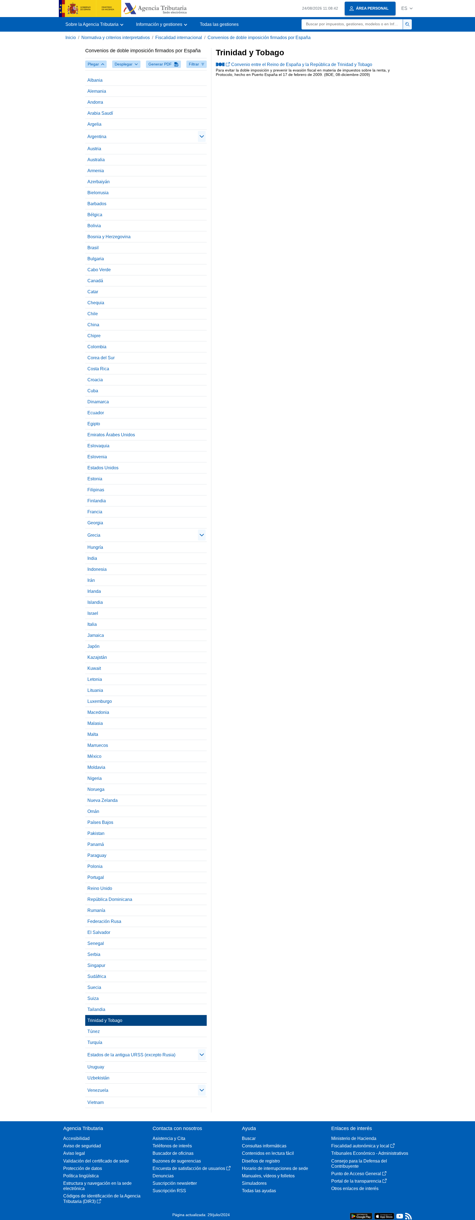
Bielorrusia (98, 192)
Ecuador (95, 412)
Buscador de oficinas (173, 1153)
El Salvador (98, 932)
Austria (94, 148)
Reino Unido (99, 888)
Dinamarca (98, 401)
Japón (93, 646)
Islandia (95, 602)
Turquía (94, 1042)
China (93, 324)
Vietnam (95, 1102)
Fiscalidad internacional (178, 37)
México (94, 756)
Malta (92, 734)
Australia (96, 159)
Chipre (94, 335)
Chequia (95, 302)
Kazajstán (97, 657)
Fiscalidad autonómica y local (360, 1146)
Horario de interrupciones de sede (275, 1168)
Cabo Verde (99, 269)
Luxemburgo (99, 701)
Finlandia (96, 500)
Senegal (95, 943)
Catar (92, 291)
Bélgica (94, 214)
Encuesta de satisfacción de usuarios (189, 1168)
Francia (94, 511)
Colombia (96, 346)
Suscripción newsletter (175, 1183)
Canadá (95, 280)
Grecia (93, 535)
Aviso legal (74, 1153)
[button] (407, 8)
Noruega (95, 789)
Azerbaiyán (98, 181)
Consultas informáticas (264, 1146)
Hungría (95, 547)
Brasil (93, 247)
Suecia (94, 987)
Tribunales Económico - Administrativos (369, 1153)
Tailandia (96, 1009)
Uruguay (95, 1067)
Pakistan (95, 833)
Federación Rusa (104, 921)
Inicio (70, 37)
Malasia (95, 723)
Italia (92, 624)
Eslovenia (97, 456)
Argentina (96, 136)
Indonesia (97, 569)
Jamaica (95, 635)
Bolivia (94, 225)
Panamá (95, 844)
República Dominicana (109, 899)
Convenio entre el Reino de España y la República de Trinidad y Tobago (301, 64)
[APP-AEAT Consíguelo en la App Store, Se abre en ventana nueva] (384, 1215)
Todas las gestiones (219, 24)
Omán (93, 811)
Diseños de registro (261, 1161)
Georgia (95, 522)
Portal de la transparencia (356, 1181)
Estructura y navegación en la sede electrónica (97, 1186)
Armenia (95, 170)
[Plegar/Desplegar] (202, 136)
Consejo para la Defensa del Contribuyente (359, 1164)
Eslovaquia (98, 445)
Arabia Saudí (100, 113)
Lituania (95, 690)
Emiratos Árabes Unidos (111, 434)
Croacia (95, 379)
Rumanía (96, 910)
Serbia (93, 954)
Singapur (96, 965)
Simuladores (254, 1183)
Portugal (95, 877)
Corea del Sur (101, 357)
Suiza (93, 998)
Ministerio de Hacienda (353, 1138)
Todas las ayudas (259, 1190)
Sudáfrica (96, 976)
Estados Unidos (102, 467)
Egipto (93, 423)
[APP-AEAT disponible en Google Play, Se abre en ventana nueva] (361, 1215)
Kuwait (94, 668)
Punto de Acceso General (356, 1173)
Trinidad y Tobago (104, 1020)
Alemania (96, 91)
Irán (91, 580)
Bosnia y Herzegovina (109, 236)
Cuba (92, 390)
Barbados (96, 203)
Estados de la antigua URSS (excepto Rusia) (131, 1054)
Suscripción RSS (169, 1190)
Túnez (93, 1031)
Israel (92, 613)
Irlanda (94, 591)
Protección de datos (82, 1168)
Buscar (249, 1138)
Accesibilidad (76, 1138)
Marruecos (97, 745)
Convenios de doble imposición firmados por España (259, 37)
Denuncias (163, 1176)
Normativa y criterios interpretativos (115, 37)
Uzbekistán (98, 1078)
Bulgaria (95, 258)
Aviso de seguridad (82, 1146)
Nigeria (94, 778)
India (92, 558)
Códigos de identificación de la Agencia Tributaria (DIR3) (101, 1198)
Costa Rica (98, 368)
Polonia (95, 866)
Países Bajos (100, 822)
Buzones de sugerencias (177, 1161)
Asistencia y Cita (169, 1138)
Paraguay (96, 855)
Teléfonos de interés (172, 1146)
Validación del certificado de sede (96, 1161)
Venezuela (97, 1090)
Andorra (95, 102)
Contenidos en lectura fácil (268, 1153)
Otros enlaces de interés (355, 1188)
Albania (95, 80)
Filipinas (95, 489)
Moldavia (96, 767)
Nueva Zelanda (102, 800)
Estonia (94, 478)
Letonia (94, 679)
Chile (92, 313)
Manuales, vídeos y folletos (268, 1176)
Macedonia (98, 712)
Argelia (94, 124)
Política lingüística (81, 1176)
